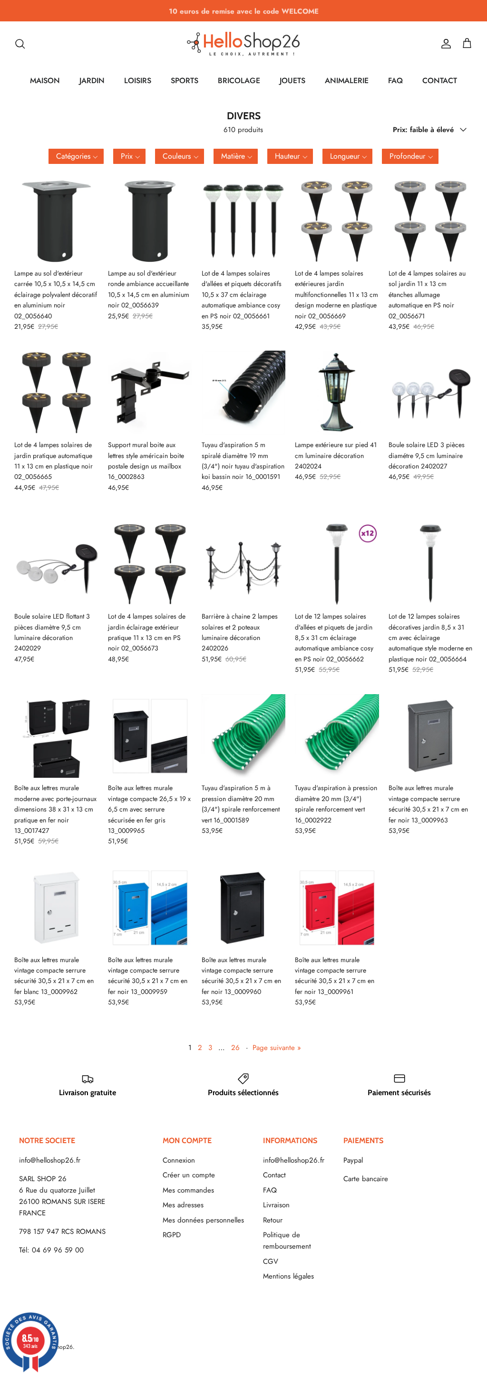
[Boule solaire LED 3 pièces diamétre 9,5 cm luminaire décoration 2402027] (431, 393)
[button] (76, 156)
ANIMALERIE (347, 80)
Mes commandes (188, 1190)
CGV (270, 1261)
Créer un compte (189, 1175)
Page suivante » (277, 1047)
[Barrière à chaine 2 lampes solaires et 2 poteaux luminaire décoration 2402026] (244, 564)
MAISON (45, 80)
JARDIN (92, 80)
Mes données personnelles (203, 1220)
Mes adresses (183, 1205)
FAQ (395, 80)
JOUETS (292, 80)
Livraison (276, 1205)
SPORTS (184, 80)
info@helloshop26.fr (49, 1160)
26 (235, 1047)
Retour (272, 1220)
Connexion (179, 1160)
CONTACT (439, 80)
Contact (274, 1175)
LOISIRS (137, 80)
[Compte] (444, 43)
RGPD (172, 1235)
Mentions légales (288, 1276)
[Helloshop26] (243, 44)
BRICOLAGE (239, 80)
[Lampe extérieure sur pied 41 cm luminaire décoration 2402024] (337, 393)
